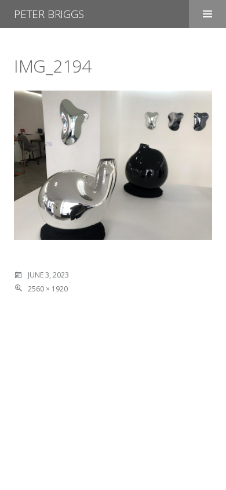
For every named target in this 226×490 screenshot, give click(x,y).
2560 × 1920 (48, 289)
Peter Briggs (49, 13)
